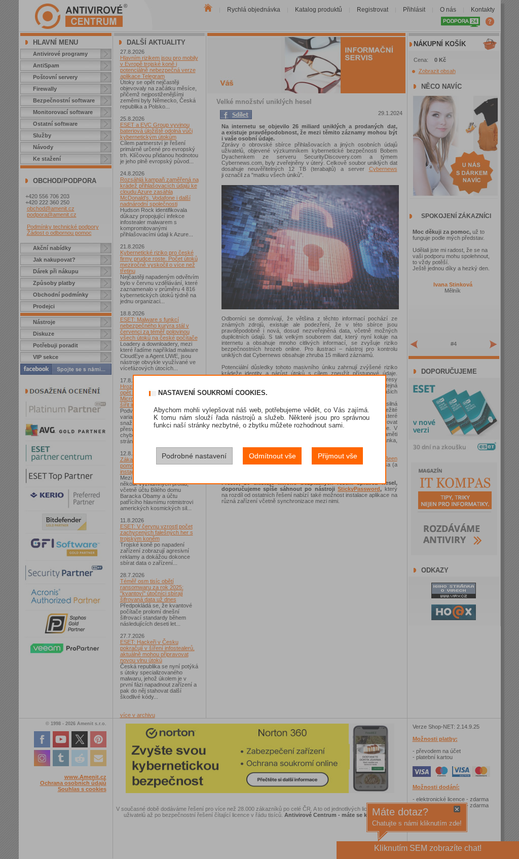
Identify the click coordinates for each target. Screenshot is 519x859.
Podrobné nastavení (194, 456)
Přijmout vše (337, 456)
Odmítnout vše (272, 456)
